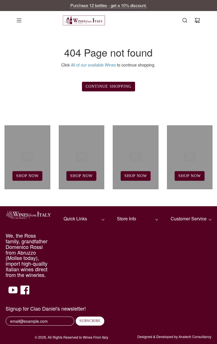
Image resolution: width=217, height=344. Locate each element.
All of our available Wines (93, 65)
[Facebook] (24, 293)
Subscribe (90, 321)
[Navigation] (19, 20)
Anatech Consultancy (195, 336)
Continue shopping (108, 86)
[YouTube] (13, 293)
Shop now (27, 176)
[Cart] (197, 20)
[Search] (185, 20)
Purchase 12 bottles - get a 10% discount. (108, 5)
